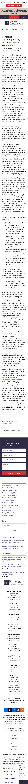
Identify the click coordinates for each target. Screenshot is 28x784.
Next (19, 430)
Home (4, 17)
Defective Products (9, 498)
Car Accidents (8, 488)
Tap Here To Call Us (14, 5)
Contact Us (6, 440)
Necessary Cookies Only (10, 779)
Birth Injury (13, 700)
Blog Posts (14, 749)
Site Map (14, 744)
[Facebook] (6, 710)
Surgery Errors (7, 510)
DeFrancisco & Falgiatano (11, 195)
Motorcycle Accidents (10, 505)
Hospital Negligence (9, 490)
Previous (6, 430)
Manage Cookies (19, 730)
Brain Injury (7, 508)
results (4, 212)
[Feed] (22, 710)
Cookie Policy (9, 730)
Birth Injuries (7, 503)
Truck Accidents (8, 500)
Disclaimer (14, 738)
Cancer (22, 700)
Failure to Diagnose (9, 495)
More (23, 17)
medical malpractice (18, 182)
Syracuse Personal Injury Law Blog (13, 23)
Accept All (9, 774)
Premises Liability (8, 493)
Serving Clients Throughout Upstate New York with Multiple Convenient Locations (14, 11)
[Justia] (18, 710)
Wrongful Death (8, 513)
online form (9, 409)
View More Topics (7, 515)
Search (14, 530)
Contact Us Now (14, 473)
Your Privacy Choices (16, 728)
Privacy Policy (14, 741)
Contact (14, 17)
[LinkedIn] (14, 710)
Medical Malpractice (12, 421)
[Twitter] (10, 710)
